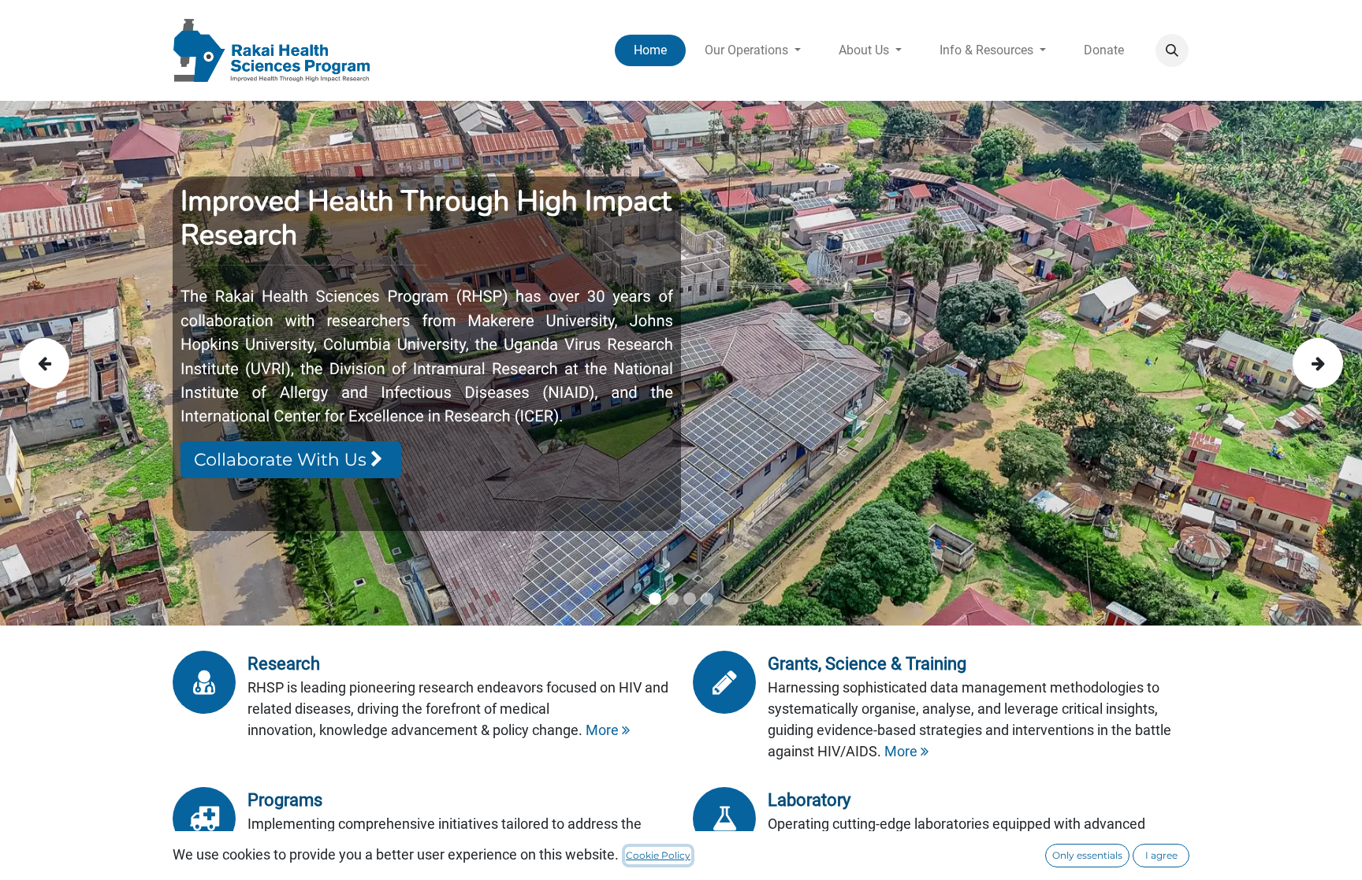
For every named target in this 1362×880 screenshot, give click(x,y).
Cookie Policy (658, 855)
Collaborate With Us (282, 459)
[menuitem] (650, 50)
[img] (73, 363)
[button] (1172, 50)
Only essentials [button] (1087, 855)
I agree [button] (1161, 855)
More (604, 730)
